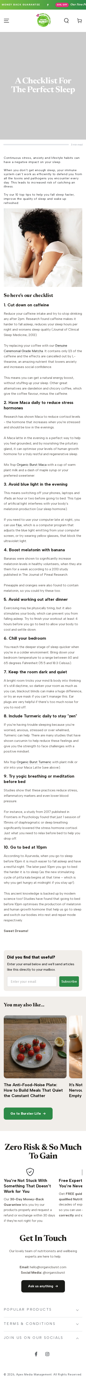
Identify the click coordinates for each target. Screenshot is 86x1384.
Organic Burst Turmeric (34, 762)
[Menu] (6, 21)
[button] (66, 21)
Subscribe (69, 981)
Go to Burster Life (25, 1113)
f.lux (19, 525)
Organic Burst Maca (32, 465)
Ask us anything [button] (40, 1286)
